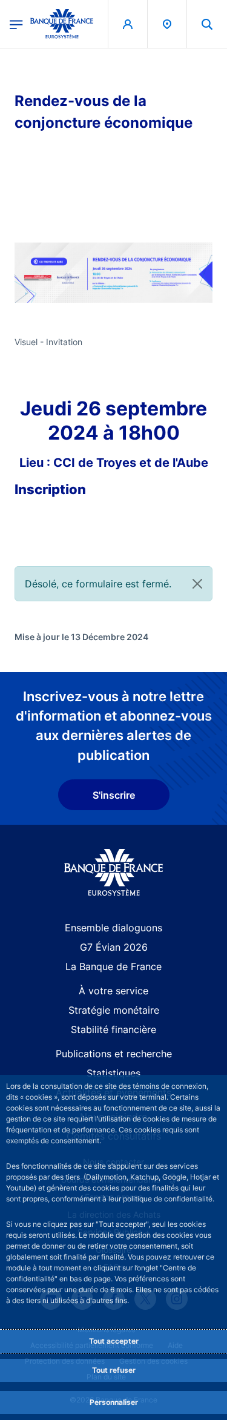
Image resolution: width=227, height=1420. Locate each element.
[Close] (197, 584)
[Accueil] (113, 872)
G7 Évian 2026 (114, 947)
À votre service (113, 991)
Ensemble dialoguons (113, 928)
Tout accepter (114, 1341)
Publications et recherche (114, 1054)
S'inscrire (114, 795)
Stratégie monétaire (113, 1010)
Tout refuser (114, 1370)
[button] (207, 24)
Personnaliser (114, 1402)
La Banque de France (113, 966)
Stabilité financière (113, 1029)
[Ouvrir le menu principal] (16, 23)
